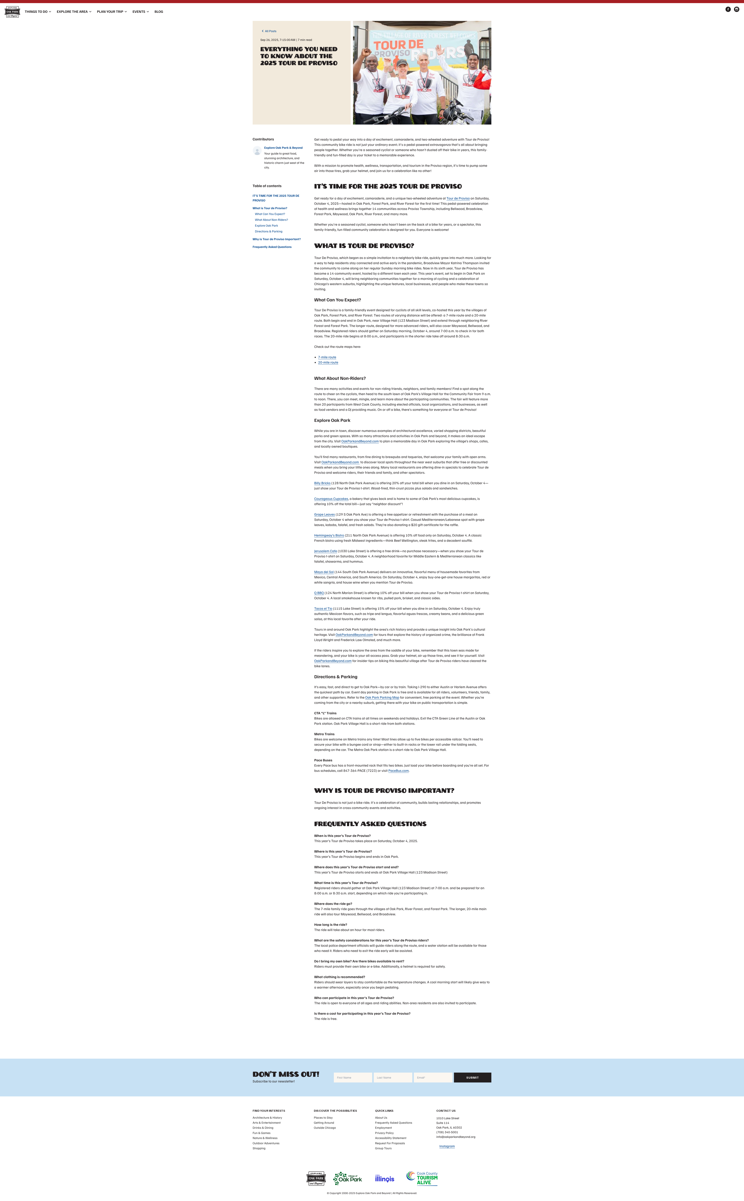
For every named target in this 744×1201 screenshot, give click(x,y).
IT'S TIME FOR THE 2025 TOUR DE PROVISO (276, 198)
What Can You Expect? (270, 214)
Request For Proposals (390, 1143)
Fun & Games (261, 1133)
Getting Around (324, 1122)
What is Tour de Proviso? (270, 208)
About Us (381, 1117)
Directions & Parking (268, 231)
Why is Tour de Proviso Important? (277, 239)
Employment (383, 1127)
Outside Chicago (325, 1127)
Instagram (447, 1146)
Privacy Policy (384, 1133)
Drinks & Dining (263, 1127)
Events (139, 11)
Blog (159, 11)
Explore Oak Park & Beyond (283, 147)
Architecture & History (267, 1117)
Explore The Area (72, 11)
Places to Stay (323, 1117)
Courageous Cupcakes (331, 499)
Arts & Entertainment (267, 1122)
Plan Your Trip (110, 11)
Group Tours (383, 1148)
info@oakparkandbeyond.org (455, 1137)
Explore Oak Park (266, 225)
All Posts (268, 31)
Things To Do (36, 11)
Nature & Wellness (265, 1138)
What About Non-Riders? (271, 220)
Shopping (259, 1148)
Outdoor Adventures (266, 1143)
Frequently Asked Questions (272, 247)
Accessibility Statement (390, 1138)
